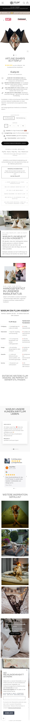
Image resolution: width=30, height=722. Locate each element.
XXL (23, 125)
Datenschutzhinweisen (14, 707)
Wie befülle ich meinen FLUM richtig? (15, 198)
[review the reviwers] (6, 472)
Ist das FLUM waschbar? (15, 190)
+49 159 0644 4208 (15, 176)
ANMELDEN (9, 713)
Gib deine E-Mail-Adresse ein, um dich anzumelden (13, 694)
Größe (15, 122)
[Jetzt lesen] (15, 638)
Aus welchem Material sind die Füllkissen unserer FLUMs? (15, 203)
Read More (9, 485)
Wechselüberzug (20, 118)
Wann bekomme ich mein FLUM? (15, 193)
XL (18, 125)
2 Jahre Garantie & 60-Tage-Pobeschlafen (15, 183)
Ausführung (15, 115)
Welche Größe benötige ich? (15, 186)
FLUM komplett (9, 118)
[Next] (26, 20)
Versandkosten (18, 74)
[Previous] (3, 20)
